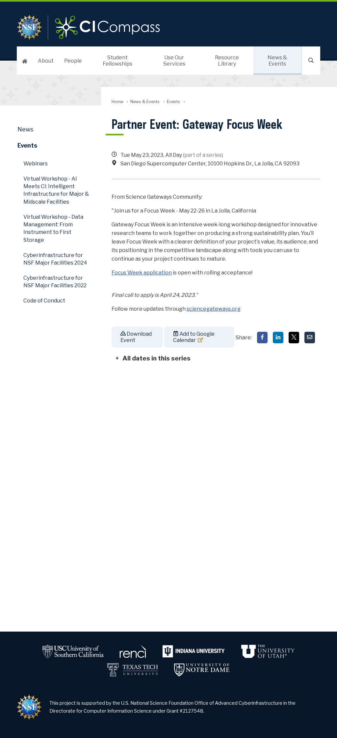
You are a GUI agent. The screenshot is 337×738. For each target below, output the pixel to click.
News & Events (277, 60)
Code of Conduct (44, 301)
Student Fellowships (117, 60)
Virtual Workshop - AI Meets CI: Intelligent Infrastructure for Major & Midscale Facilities (56, 190)
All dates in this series (156, 358)
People (73, 61)
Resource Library (227, 60)
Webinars (35, 163)
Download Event (136, 337)
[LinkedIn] (278, 337)
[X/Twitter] (294, 337)
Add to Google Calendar (194, 337)
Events (173, 101)
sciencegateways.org (214, 309)
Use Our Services (174, 60)
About (46, 61)
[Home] (25, 60)
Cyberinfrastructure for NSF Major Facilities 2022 (55, 282)
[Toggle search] (311, 60)
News (25, 129)
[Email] (309, 337)
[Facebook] (262, 337)
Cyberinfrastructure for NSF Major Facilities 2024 (55, 259)
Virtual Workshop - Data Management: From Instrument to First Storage (53, 228)
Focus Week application (142, 273)
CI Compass (118, 27)
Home (117, 101)
